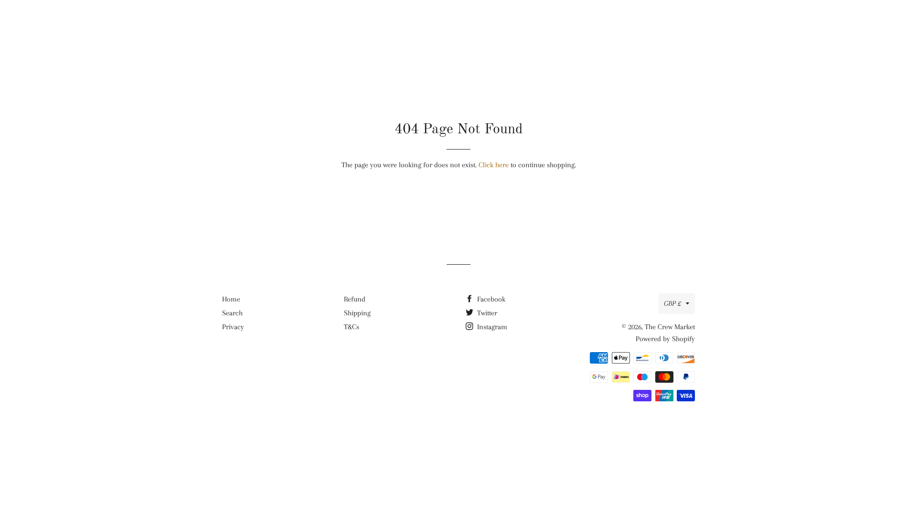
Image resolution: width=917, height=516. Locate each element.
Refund (354, 299)
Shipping (357, 313)
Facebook (490, 299)
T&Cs (351, 326)
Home (231, 299)
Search (232, 313)
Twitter (486, 313)
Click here (494, 165)
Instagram (491, 326)
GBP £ (672, 303)
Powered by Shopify (665, 338)
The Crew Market (459, 21)
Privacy (233, 326)
